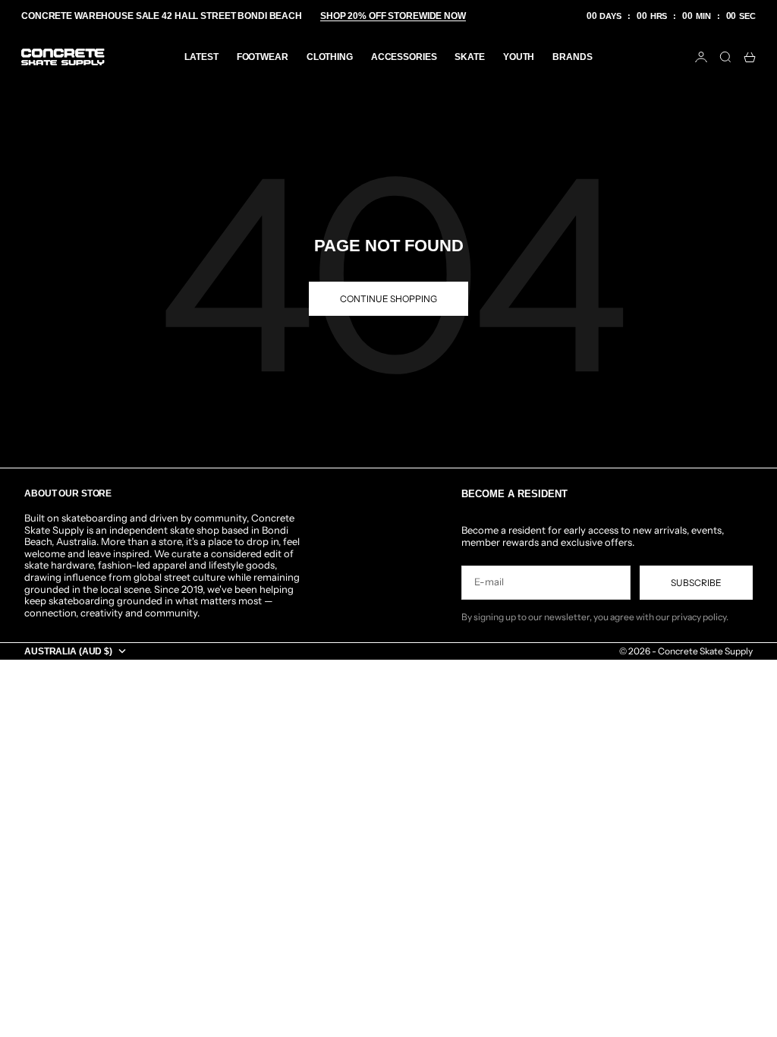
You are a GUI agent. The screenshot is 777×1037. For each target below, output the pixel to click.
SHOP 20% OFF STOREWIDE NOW (393, 16)
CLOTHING (330, 57)
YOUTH (518, 57)
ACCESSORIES (404, 57)
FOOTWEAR (262, 57)
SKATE (469, 57)
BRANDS (572, 57)
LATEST (201, 57)
